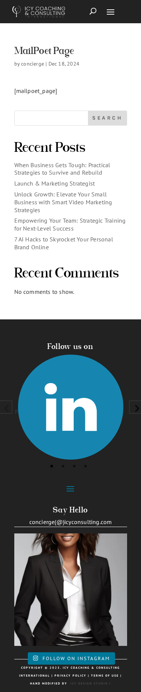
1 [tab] (51, 466)
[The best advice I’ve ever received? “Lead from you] (70, 589)
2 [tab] (63, 466)
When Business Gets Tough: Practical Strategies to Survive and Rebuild (62, 169)
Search (107, 118)
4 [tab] (85, 466)
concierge (32, 63)
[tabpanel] (70, 407)
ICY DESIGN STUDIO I (90, 683)
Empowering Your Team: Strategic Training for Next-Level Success (70, 224)
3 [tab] (74, 466)
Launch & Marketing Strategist (54, 183)
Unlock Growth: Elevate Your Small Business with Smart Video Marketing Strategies (63, 202)
